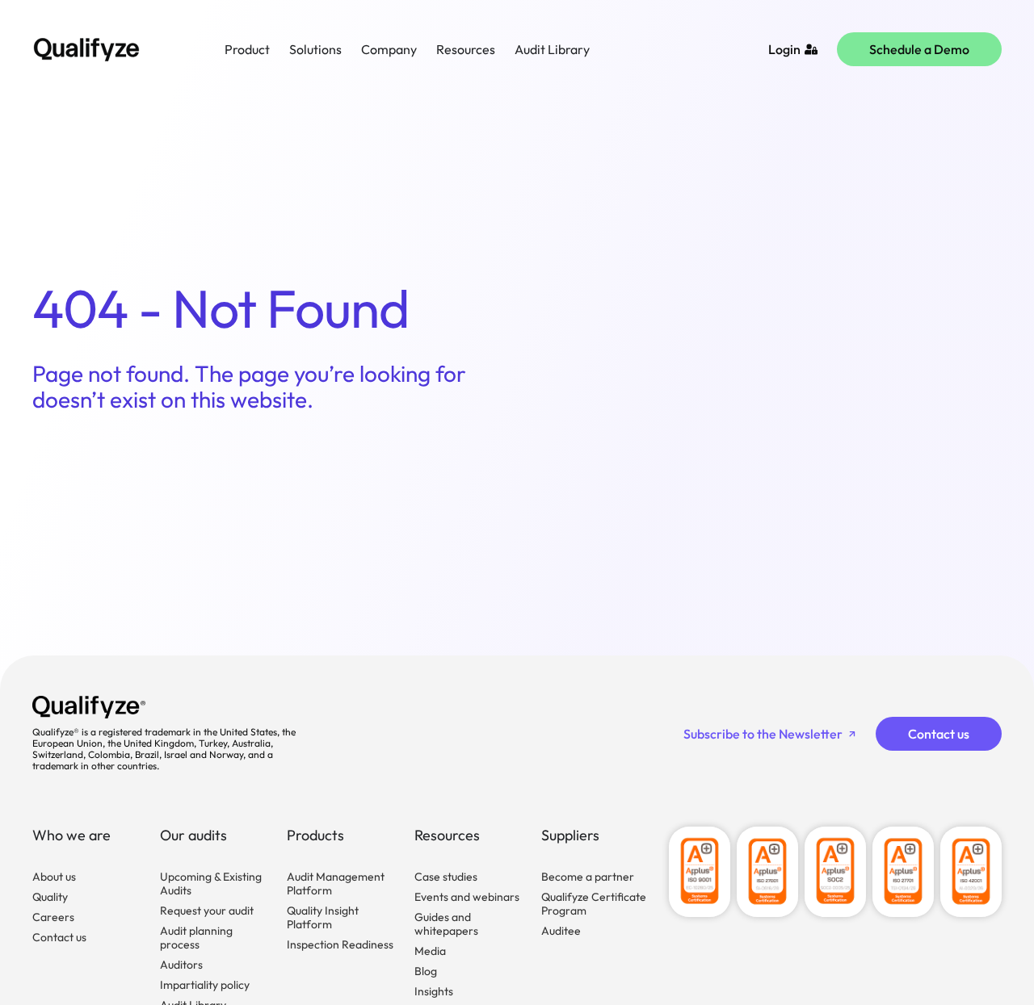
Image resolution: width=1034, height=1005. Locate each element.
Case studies (445, 876)
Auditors (181, 964)
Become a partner (587, 876)
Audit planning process (196, 937)
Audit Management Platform (336, 883)
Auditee (561, 930)
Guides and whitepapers (446, 924)
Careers (53, 917)
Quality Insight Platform (323, 917)
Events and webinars (466, 897)
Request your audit (207, 910)
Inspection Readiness (340, 944)
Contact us (59, 937)
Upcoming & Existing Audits (211, 883)
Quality (50, 897)
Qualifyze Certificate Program (593, 904)
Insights (433, 991)
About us (54, 876)
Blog (425, 971)
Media (430, 951)
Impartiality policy (205, 985)
